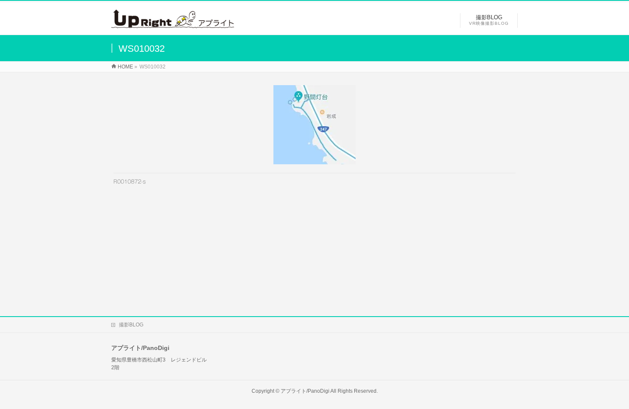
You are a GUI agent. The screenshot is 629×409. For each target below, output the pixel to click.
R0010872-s (129, 181)
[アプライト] (172, 24)
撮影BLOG (131, 325)
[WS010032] (314, 124)
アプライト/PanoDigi (305, 391)
